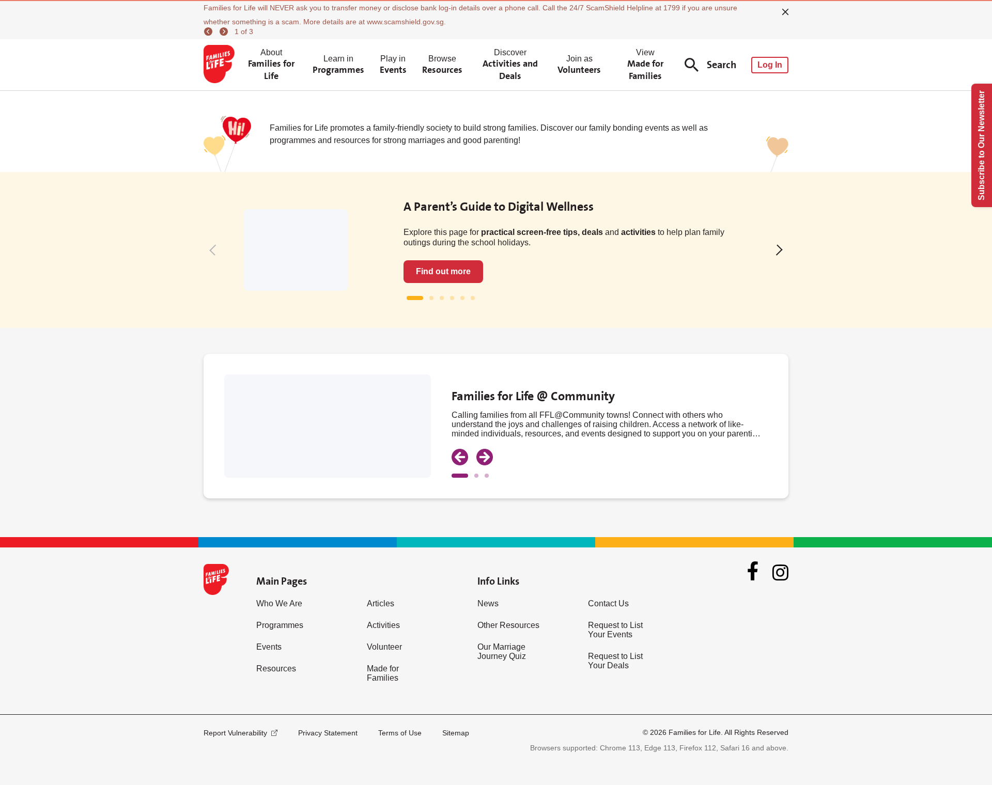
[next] (225, 31)
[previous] (210, 31)
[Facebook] (752, 572)
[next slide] (484, 457)
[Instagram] (780, 572)
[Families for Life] (221, 65)
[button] (214, 249)
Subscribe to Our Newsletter (981, 145)
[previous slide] (460, 457)
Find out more (443, 271)
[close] (785, 12)
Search (721, 65)
